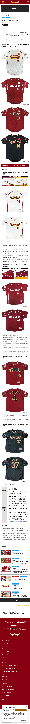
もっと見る (15, 600)
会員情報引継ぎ (6, 696)
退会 (3, 699)
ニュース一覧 (11, 612)
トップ (4, 612)
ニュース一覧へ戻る (23, 605)
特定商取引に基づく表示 (8, 686)
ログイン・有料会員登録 (8, 689)
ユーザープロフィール (7, 692)
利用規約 (4, 683)
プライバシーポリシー (7, 680)
